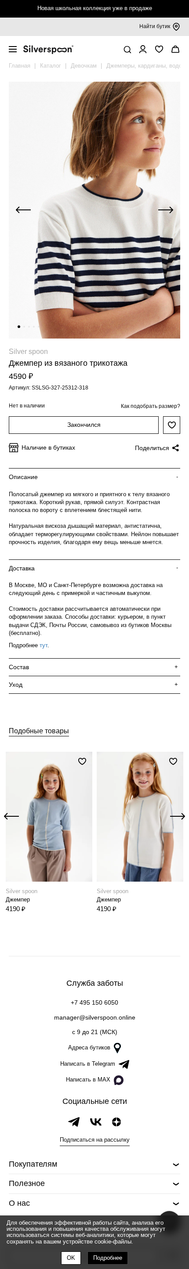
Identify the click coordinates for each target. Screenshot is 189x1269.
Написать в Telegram (87, 1063)
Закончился (84, 424)
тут (43, 645)
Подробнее (107, 1258)
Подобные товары (39, 731)
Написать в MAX (88, 1079)
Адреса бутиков (89, 1047)
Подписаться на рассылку (95, 1139)
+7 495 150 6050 (94, 1002)
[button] (19, 326)
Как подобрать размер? (150, 406)
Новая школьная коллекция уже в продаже (94, 8)
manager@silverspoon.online (94, 1017)
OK (71, 1258)
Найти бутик (154, 26)
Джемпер (18, 899)
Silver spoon (28, 351)
